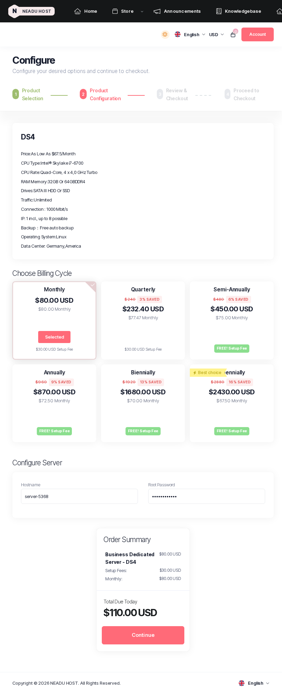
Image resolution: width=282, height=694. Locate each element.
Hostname (30, 484)
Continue (143, 635)
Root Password (161, 484)
